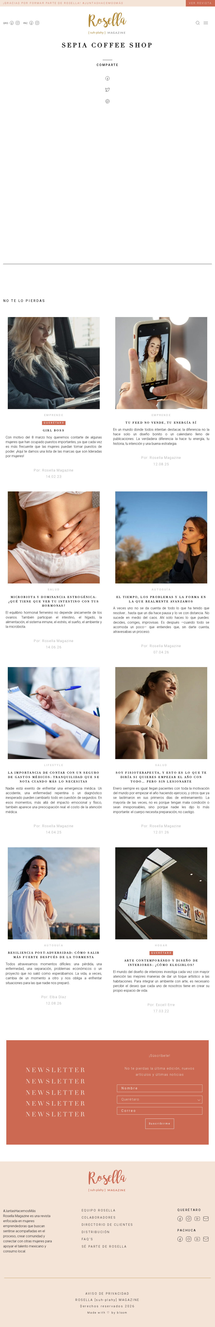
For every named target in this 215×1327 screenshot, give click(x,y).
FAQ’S (87, 1239)
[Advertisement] (107, 142)
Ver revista (200, 3)
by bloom (119, 1312)
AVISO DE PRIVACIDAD (107, 1293)
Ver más (54, 363)
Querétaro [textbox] (130, 1099)
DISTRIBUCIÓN (96, 1232)
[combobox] (159, 1099)
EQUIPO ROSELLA (99, 1210)
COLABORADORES (99, 1217)
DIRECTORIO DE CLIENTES (107, 1225)
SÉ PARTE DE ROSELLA (104, 1246)
